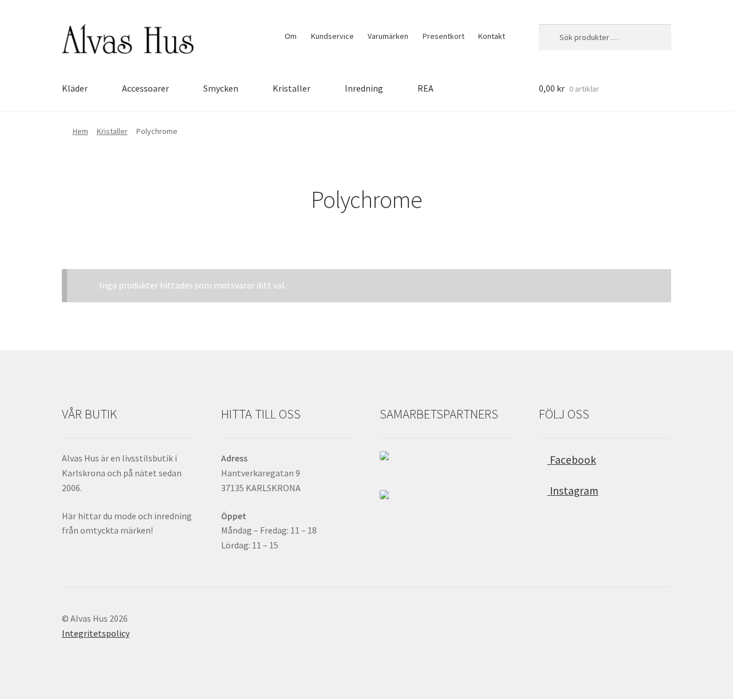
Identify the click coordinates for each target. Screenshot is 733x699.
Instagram (572, 490)
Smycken (220, 88)
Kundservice (332, 36)
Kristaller (291, 88)
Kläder (75, 88)
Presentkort (443, 36)
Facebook (571, 460)
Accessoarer (145, 88)
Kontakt (491, 36)
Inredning (364, 88)
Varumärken (388, 36)
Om (291, 36)
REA (425, 88)
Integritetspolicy (95, 633)
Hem (80, 131)
